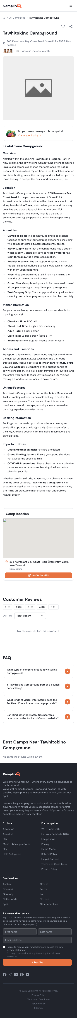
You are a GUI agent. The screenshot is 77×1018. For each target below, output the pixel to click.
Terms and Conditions (54, 864)
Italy (42, 894)
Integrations (48, 839)
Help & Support (12, 854)
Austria (7, 884)
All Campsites (17, 17)
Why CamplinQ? (50, 829)
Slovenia (44, 899)
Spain (6, 904)
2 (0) (18, 607)
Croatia (44, 884)
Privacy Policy (49, 869)
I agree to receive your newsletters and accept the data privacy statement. (35, 952)
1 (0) (7, 607)
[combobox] (30, 616)
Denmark (8, 889)
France (44, 889)
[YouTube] (27, 974)
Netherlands (10, 899)
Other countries (49, 904)
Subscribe (37, 962)
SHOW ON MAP (40, 575)
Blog (5, 849)
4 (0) (42, 607)
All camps (8, 829)
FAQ (5, 839)
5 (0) (53, 607)
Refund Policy (49, 854)
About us (8, 834)
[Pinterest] (22, 974)
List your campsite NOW (55, 834)
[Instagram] (10, 974)
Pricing (45, 844)
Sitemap (38, 1008)
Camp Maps (48, 849)
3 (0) (30, 607)
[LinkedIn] (16, 974)
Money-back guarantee (16, 844)
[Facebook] (4, 974)
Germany (8, 894)
